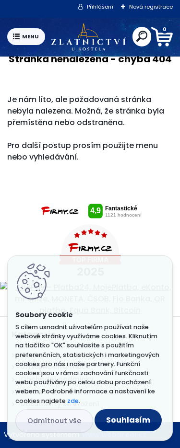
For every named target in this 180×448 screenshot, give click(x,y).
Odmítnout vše (54, 420)
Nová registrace (151, 7)
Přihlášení (100, 7)
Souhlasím (128, 419)
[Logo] (88, 37)
